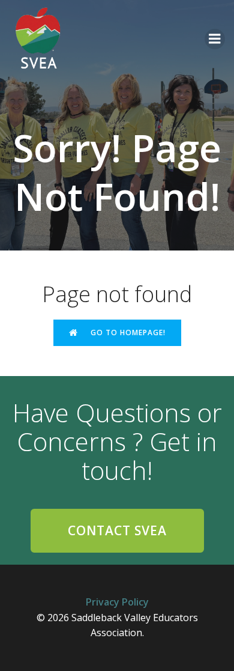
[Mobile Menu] (215, 39)
